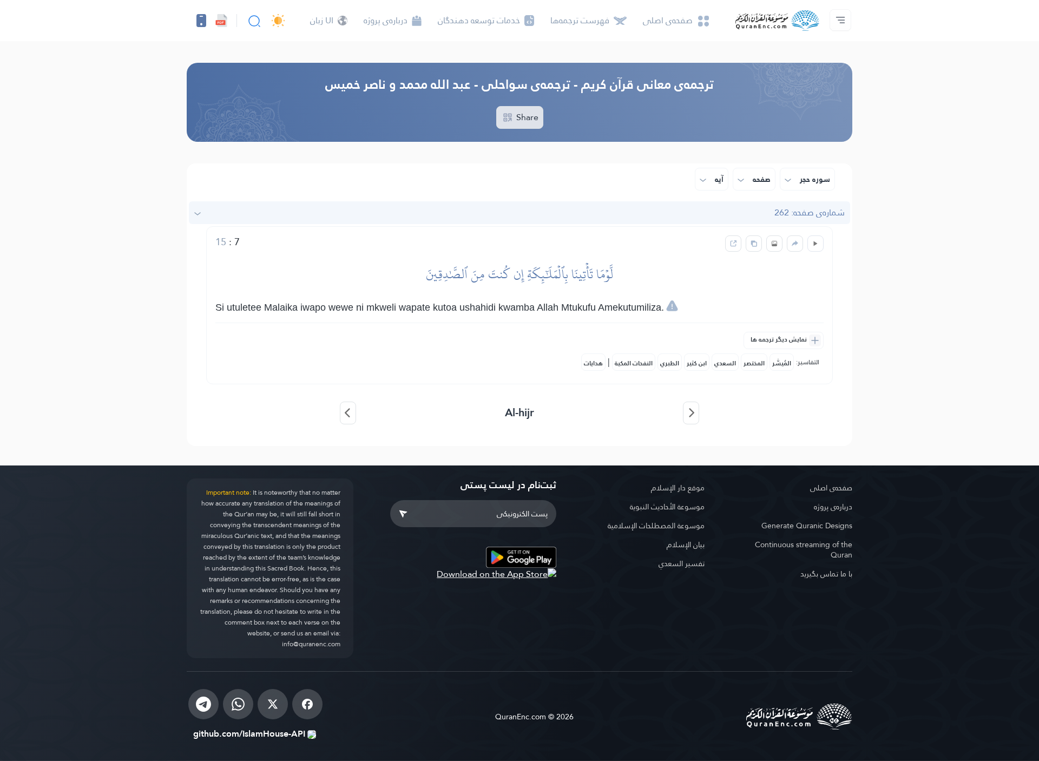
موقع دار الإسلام (678, 488)
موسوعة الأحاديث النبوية (667, 507)
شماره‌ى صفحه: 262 (809, 212)
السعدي (725, 363)
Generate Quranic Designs (806, 526)
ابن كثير (697, 363)
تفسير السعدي (682, 563)
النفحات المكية (634, 363)
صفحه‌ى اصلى (831, 488)
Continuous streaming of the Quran (803, 549)
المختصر (754, 363)
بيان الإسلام (686, 544)
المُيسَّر (781, 363)
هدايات (593, 363)
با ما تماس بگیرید (826, 574)
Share (526, 117)
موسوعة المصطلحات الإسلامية (656, 526)
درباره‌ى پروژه (833, 507)
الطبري (669, 363)
